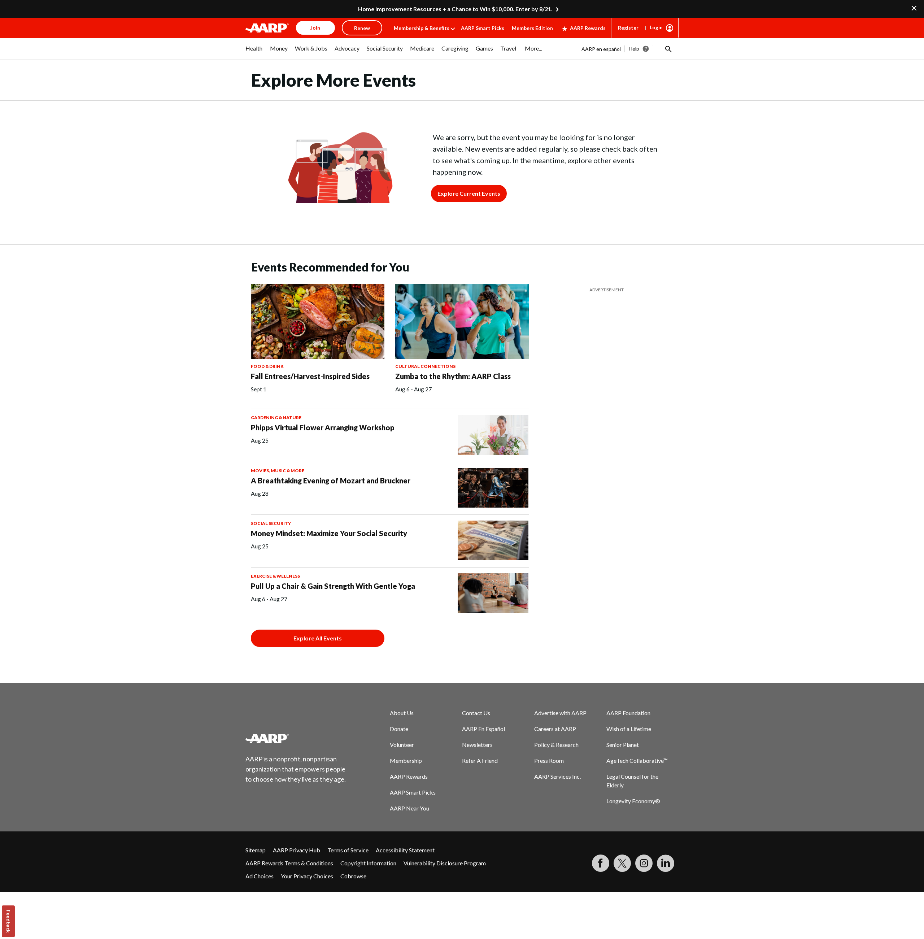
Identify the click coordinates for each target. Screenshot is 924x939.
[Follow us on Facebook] (600, 863)
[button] (668, 49)
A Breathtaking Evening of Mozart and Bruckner (330, 480)
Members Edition (532, 28)
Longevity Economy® (633, 800)
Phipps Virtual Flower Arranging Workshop (323, 427)
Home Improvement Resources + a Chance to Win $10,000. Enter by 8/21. (455, 8)
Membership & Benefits (421, 28)
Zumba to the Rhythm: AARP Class (453, 376)
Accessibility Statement (405, 850)
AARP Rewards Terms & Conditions (289, 863)
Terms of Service (348, 850)
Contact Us (476, 712)
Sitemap (255, 850)
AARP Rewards (588, 28)
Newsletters (477, 744)
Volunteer (402, 744)
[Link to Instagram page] (644, 863)
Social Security (271, 523)
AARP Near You (409, 808)
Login (656, 27)
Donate (399, 728)
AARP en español (601, 49)
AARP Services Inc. (557, 776)
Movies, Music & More (277, 470)
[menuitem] (254, 52)
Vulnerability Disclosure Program (445, 863)
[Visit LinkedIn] (665, 863)
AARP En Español (483, 728)
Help (634, 48)
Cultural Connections (425, 366)
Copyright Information (368, 863)
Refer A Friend (480, 760)
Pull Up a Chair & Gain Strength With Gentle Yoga (333, 586)
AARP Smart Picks (482, 28)
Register (628, 28)
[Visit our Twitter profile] (622, 863)
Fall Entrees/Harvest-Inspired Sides (310, 376)
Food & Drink (267, 366)
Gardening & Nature (276, 417)
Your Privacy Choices (307, 876)
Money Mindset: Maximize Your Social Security (329, 533)
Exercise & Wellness (275, 576)
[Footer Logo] (295, 738)
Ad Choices (259, 876)
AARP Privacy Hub (296, 850)
